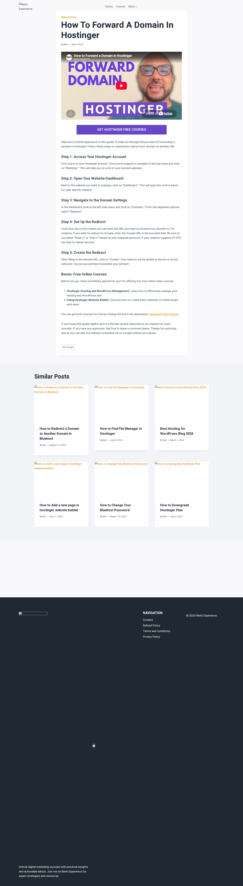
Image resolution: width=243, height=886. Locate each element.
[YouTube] (94, 746)
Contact (148, 620)
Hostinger (68, 347)
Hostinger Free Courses (164, 314)
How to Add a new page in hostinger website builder (59, 508)
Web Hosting (68, 17)
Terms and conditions (156, 631)
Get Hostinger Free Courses (121, 129)
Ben (66, 44)
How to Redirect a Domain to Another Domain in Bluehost (59, 433)
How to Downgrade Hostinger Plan (174, 508)
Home (109, 6)
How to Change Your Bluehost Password (115, 508)
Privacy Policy (151, 637)
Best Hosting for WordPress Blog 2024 (176, 431)
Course (120, 6)
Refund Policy (151, 625)
